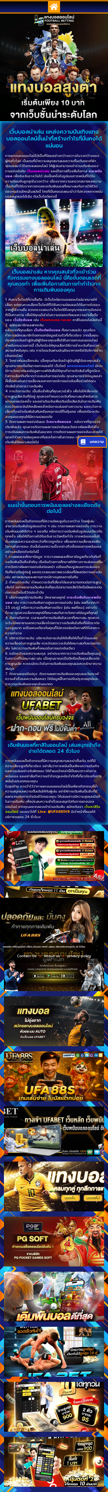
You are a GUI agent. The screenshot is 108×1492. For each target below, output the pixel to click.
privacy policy (79, 956)
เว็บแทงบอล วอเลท (55, 319)
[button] (54, 6)
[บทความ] (83, 441)
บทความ (97, 442)
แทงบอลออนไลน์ (80, 365)
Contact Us (26, 956)
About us (52, 956)
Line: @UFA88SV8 (54, 811)
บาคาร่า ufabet (29, 946)
